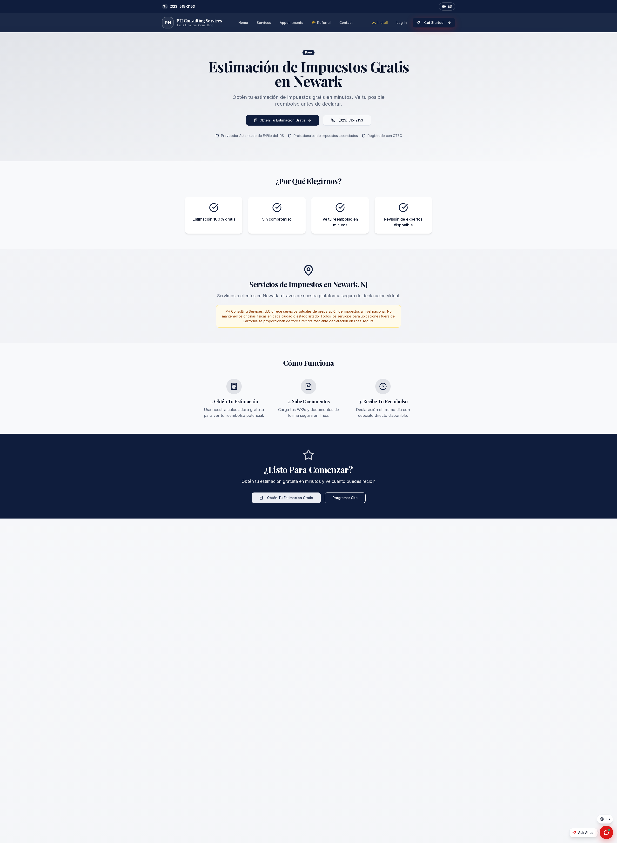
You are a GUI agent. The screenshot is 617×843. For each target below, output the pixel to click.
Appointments (291, 22)
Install (382, 22)
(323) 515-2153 (351, 120)
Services (264, 22)
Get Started (433, 22)
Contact (346, 22)
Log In (401, 22)
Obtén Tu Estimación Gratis (283, 120)
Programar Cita (345, 498)
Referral (324, 22)
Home (243, 22)
